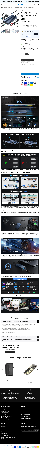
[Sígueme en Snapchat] (8, 419)
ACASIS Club (3, 429)
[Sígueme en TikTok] (12, 419)
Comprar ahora (30, 73)
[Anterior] (3, 369)
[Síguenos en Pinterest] (6, 419)
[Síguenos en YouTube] (10, 419)
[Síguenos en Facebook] (1, 419)
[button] (32, 4)
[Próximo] (37, 369)
